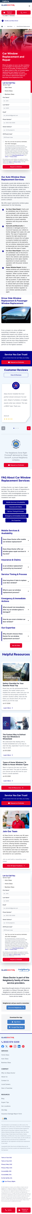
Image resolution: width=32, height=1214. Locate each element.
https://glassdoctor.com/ (18, 155)
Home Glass (9, 91)
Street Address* (7, 126)
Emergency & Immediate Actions (15, 516)
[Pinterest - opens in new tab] (23, 1046)
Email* (4, 112)
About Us (4, 1077)
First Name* (6, 97)
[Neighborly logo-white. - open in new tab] (5, 1)
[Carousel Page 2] (15, 428)
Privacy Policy (13, 156)
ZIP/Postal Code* (7, 134)
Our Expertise (16, 520)
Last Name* (6, 104)
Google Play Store (17, 1027)
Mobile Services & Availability (15, 502)
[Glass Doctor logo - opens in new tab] (8, 970)
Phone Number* (7, 119)
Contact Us (5, 1080)
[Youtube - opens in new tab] (11, 1046)
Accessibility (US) (6, 1171)
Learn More (7, 708)
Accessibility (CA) (6, 1174)
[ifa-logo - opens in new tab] (4, 1119)
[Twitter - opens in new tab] (6, 1046)
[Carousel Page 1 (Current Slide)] (13, 428)
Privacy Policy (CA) (6, 1167)
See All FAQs (16, 645)
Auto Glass (8, 87)
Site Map (4, 1110)
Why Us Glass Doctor (8, 1073)
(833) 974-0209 (11, 1042)
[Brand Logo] (16, 1037)
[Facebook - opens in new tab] (2, 1046)
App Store (17, 1022)
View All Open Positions (15, 866)
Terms (6, 156)
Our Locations (5, 1106)
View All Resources (14, 788)
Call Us (25, 12)
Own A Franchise (6, 1088)
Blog (2, 1098)
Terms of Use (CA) (6, 1161)
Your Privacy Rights (9, 1181)
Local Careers (5, 1084)
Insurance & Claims (15, 507)
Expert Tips (5, 1102)
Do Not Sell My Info (6, 1178)
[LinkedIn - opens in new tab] (19, 1046)
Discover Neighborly (15, 1007)
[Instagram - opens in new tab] (15, 1046)
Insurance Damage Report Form (11, 1114)
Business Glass (9, 94)
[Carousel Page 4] (18, 428)
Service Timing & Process (15, 511)
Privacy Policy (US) (6, 1164)
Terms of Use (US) (6, 1157)
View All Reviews (16, 375)
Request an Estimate (9, 12)
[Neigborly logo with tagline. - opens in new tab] (24, 970)
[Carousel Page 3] (16, 428)
